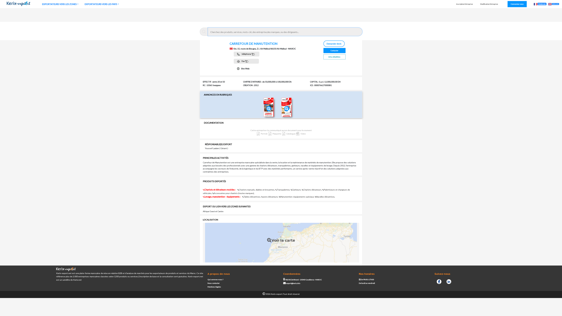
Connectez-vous (517, 4)
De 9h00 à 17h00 (367, 279)
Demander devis (334, 43)
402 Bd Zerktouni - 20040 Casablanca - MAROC (303, 280)
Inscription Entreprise (464, 4)
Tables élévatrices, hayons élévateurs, (261, 196)
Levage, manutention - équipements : (222, 196)
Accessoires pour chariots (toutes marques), (234, 193)
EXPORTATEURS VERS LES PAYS (101, 4)
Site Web (245, 68)
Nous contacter (214, 283)
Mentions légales (214, 287)
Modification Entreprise (489, 4)
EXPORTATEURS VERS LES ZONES (59, 4)
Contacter (334, 50)
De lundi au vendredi (367, 283)
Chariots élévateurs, (312, 189)
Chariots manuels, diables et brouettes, (257, 189)
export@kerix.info (293, 283)
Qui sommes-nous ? (215, 279)
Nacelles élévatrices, (325, 196)
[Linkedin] (448, 281)
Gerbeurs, (297, 189)
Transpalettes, (284, 189)
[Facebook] (439, 281)
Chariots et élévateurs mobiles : (220, 189)
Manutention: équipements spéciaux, (297, 196)
